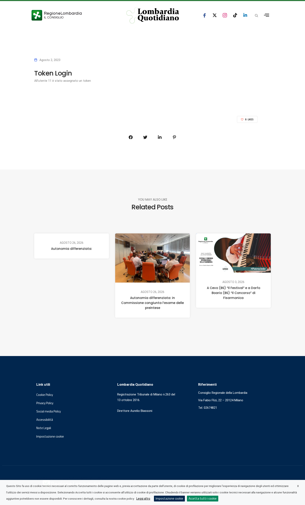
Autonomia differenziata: (71, 248)
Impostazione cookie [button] (50, 436)
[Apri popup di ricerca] (256, 15)
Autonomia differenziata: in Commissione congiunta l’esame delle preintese (152, 303)
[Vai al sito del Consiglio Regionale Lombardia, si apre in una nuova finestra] (72, 15)
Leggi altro (143, 498)
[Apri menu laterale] (266, 15)
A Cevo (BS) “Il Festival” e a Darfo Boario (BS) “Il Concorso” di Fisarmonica (233, 293)
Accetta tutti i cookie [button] (203, 498)
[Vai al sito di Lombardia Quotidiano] (152, 15)
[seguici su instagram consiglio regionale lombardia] (224, 15)
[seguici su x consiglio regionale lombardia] (214, 15)
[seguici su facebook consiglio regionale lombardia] (204, 15)
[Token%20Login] (131, 137)
